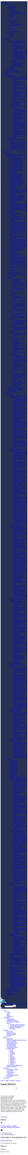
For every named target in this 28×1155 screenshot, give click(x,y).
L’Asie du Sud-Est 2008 (16, 163)
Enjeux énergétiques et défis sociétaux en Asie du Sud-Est (17, 975)
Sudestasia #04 (13, 764)
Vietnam (12, 372)
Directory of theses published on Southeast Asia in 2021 (18, 525)
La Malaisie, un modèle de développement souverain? (19, 321)
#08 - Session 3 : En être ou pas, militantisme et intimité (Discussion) (20, 868)
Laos (11, 312)
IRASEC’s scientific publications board (16, 155)
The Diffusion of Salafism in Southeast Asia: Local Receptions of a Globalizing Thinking (20, 925)
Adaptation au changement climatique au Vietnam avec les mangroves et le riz (20, 540)
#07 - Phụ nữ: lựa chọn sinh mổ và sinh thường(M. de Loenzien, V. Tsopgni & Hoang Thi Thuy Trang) (20, 863)
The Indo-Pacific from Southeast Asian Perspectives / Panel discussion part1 (20, 826)
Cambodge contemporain (16, 176)
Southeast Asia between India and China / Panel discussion (19, 802)
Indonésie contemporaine (16, 177)
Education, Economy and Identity (18, 205)
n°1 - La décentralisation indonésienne (16, 214)
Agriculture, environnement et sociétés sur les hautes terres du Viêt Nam (20, 375)
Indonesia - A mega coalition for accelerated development (20, 889)
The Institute (7, 1017)
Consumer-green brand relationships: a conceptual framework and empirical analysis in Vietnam (19, 480)
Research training (14, 11)
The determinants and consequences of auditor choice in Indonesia (19, 752)
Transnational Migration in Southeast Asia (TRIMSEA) (17, 145)
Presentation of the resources (14, 990)
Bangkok (15, 341)
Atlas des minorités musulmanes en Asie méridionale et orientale (18, 262)
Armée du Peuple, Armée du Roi (18, 257)
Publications (10, 32)
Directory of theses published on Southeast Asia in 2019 (18, 396)
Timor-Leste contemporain (16, 184)
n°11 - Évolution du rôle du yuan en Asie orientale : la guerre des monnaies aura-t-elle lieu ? (18, 224)
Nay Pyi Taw (16, 281)
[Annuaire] (3, 1008)
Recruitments (13, 25)
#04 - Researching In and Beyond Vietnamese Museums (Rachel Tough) (19, 847)
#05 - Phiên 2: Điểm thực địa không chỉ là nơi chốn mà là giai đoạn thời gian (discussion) (20, 852)
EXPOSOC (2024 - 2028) (19, 87)
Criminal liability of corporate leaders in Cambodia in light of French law (20, 581)
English (7, 1080)
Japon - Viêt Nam (17, 382)
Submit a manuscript (12, 391)
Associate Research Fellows (17, 66)
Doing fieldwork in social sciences (18, 830)
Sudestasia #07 (13, 768)
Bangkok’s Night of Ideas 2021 (17, 953)
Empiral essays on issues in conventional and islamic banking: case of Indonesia (19, 511)
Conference (13, 7)
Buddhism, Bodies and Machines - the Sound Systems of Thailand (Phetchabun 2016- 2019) (19, 576)
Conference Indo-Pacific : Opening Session (19, 782)
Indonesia (12, 302)
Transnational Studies (12, 253)
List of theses (10, 394)
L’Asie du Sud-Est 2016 (16, 160)
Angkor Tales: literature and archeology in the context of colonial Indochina (20, 648)
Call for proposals (14, 21)
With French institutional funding (18, 77)
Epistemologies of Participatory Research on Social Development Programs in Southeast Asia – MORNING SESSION (18, 985)
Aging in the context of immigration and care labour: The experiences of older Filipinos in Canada (20, 744)
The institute (7, 38)
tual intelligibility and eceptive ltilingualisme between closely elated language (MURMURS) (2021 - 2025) (19, 126)
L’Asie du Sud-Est (11, 156)
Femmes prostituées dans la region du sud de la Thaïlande (18, 207)
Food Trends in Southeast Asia (14, 387)
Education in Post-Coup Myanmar (18, 204)
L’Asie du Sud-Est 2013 (16, 170)
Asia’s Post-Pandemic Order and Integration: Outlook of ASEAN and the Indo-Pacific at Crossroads (18, 778)
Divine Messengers (14, 272)
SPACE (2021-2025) (18, 136)
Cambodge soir (17, 296)
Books (5, 152)
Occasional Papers (11, 187)
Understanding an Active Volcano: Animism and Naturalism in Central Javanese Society (19, 950)
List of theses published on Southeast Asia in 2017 (16, 710)
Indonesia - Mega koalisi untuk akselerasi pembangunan (19, 893)
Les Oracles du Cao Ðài (19, 383)
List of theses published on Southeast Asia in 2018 (16, 740)
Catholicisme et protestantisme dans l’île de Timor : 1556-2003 (19, 357)
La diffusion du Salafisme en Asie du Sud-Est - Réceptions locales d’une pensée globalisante (20, 904)
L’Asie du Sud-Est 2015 (16, 159)
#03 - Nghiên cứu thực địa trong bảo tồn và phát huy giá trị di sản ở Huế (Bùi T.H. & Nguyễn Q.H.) (19, 842)
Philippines (12, 326)
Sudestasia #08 (13, 770)
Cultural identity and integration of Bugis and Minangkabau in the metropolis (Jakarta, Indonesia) (19, 657)
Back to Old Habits (14, 188)
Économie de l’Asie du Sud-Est (17, 274)
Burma (11, 278)
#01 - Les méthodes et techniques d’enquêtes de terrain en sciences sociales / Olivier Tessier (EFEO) (20, 833)
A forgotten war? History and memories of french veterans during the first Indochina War (19, 609)
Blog (11, 35)
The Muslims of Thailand (19, 352)
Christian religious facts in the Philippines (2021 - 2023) (20, 122)
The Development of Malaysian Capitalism (18, 323)
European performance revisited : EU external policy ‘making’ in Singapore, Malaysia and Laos (20, 409)
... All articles (16, 103)
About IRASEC (11, 69)
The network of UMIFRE (13, 72)
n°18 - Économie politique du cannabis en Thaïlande (17, 249)
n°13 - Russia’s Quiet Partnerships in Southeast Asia (18, 231)
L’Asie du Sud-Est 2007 (16, 162)
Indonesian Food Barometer (17, 389)
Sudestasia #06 (13, 767)
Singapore (12, 331)
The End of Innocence (18, 309)
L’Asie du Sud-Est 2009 (16, 164)
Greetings (12, 10)
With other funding (14, 104)
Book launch (13, 6)
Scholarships (13, 60)
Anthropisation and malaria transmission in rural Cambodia (19, 652)
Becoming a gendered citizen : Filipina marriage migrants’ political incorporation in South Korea (20, 714)
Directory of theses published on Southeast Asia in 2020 (18, 449)
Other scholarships (17, 65)
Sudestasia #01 (13, 760)
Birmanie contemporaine (16, 174)
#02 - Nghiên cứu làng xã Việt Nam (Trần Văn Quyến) (20, 838)
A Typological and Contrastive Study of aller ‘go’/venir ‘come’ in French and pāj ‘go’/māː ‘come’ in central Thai (20, 615)
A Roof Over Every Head (19, 333)
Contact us (6, 1077)
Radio (11, 30)
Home (5, 2)
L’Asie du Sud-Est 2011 (16, 167)
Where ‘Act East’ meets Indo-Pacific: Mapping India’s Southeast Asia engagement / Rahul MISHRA (19, 791)
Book (11, 37)
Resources (6, 393)
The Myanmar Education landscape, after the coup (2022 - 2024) (19, 118)
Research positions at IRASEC (17, 41)
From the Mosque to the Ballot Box (18, 209)
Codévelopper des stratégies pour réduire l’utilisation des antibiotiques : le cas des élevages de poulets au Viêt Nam (20, 670)
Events (8, 4)
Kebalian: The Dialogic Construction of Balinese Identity (19, 306)
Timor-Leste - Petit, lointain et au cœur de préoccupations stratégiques (20, 930)
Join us (8, 39)
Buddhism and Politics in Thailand (18, 190)
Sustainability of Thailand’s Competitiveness (19, 349)
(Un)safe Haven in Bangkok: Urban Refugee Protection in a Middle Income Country (20, 453)
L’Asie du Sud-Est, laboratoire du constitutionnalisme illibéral (19, 909)
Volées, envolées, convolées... (17, 385)
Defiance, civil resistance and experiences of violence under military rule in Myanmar (17, 197)
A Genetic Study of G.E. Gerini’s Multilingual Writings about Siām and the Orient (20, 458)
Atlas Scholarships (17, 63)
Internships (12, 67)
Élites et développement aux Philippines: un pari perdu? (20, 328)
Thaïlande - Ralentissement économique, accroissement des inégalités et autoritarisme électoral (20, 919)
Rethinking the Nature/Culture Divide (18, 945)
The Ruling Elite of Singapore (18, 335)
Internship (12, 23)
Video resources (11, 775)
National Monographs (12, 173)
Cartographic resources (12, 991)
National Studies (11, 276)
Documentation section (12, 994)
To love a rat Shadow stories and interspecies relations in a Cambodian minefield (20, 756)
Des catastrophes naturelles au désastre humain (17, 200)
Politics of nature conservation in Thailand (19, 943)
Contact (6, 995)
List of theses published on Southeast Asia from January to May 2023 (17, 665)
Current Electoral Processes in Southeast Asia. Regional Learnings (17, 193)
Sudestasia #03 (13, 763)
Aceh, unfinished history (19, 303)
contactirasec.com (10, 1134)
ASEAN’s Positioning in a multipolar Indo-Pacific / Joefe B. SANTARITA (19, 818)
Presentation (10, 153)
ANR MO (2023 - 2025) (19, 92)
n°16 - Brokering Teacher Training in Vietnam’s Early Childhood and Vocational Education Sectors (18, 240)
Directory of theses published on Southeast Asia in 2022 (18, 599)
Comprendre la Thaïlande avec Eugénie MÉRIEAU (17, 968)
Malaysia (12, 319)
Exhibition (12, 9)
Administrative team (12, 70)
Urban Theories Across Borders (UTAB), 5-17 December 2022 (18, 148)
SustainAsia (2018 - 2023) (19, 101)
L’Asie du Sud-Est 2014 (16, 157)
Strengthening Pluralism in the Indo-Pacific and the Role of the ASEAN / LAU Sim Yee (20, 812)
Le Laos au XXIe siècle (19, 317)
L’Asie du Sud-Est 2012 (16, 169)
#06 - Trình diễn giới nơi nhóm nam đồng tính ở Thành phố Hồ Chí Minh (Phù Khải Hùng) (19, 857)
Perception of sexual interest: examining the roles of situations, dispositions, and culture (20, 728)
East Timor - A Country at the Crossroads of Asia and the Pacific (19, 361)
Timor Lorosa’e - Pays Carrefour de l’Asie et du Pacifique (19, 366)
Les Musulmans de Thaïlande (17, 343)
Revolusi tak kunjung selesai (17, 181)
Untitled (6, 73)
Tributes (12, 16)
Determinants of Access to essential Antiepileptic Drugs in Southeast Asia (20, 498)
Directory (9, 150)
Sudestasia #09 (13, 771)
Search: (2, 1006)
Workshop (12, 17)
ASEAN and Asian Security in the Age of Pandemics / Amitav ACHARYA (20, 785)
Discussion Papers (11, 212)
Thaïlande (15, 351)
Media (8, 27)
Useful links (10, 992)
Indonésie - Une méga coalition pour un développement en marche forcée (19, 898)
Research (6, 1030)
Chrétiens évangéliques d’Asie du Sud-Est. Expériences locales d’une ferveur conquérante (18, 960)
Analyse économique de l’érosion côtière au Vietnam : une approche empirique (20, 553)
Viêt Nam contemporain (16, 185)
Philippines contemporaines (16, 180)
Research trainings (11, 138)
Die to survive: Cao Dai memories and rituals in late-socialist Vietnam (20, 586)
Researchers (10, 74)
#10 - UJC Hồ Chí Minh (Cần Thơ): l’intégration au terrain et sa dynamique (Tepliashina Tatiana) (19, 878)
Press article (13, 28)
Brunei (11, 290)
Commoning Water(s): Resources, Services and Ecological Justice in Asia (18, 965)
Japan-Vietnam (16, 380)
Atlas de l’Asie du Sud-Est (16, 260)
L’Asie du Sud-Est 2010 (16, 166)
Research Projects (11, 76)
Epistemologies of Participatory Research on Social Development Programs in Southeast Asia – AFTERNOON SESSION (18, 979)
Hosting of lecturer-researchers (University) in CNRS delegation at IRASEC (19, 47)
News (5, 3)
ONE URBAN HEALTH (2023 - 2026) (19, 94)
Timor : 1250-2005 (17, 363)
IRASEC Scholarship (15, 24)
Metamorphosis (17, 279)
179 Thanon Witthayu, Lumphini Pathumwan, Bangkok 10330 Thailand (10, 1126)
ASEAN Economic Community (18, 258)
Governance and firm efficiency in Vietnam (18, 748)
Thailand (12, 337)
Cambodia (12, 295)
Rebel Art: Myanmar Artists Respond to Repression (20, 283)
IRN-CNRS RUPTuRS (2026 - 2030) (19, 82)
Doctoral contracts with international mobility (18, 58)
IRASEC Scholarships (18, 62)
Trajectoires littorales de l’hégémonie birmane (19, 288)
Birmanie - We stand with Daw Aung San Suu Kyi (19, 887)
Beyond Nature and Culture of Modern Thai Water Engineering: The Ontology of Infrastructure (20, 939)
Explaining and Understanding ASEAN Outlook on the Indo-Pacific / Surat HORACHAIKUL (20, 797)
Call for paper (13, 20)
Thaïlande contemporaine (16, 183)
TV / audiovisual (14, 31)
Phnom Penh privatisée (18, 300)
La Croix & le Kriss (18, 330)
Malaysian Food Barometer (16, 390)
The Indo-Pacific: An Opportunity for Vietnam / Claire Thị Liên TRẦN (19, 822)
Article (11, 34)
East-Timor (12, 202)
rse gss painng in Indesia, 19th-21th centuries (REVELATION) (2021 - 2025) (19, 133)
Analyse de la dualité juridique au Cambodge (19, 636)
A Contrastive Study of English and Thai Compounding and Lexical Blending (19, 604)
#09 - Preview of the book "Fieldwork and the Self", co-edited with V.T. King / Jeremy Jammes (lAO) (19, 873)
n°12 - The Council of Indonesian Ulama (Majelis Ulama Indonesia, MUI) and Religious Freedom (18, 228)
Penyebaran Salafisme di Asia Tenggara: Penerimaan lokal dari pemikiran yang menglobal (20, 913)
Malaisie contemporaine (16, 178)
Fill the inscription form (6, 1140)
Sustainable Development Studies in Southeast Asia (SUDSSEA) (18, 143)
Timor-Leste (13, 354)
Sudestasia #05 (13, 765)
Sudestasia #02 (13, 761)
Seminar (12, 14)
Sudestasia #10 (13, 772)
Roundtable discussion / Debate (17, 13)
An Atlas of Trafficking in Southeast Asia (16, 255)
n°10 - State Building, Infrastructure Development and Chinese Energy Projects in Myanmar (18, 218)
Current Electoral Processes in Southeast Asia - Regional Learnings (17, 972)
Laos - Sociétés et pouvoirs (19, 316)
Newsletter (9, 758)
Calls (8, 18)
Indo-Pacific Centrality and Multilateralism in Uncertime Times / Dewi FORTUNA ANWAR (20, 807)
